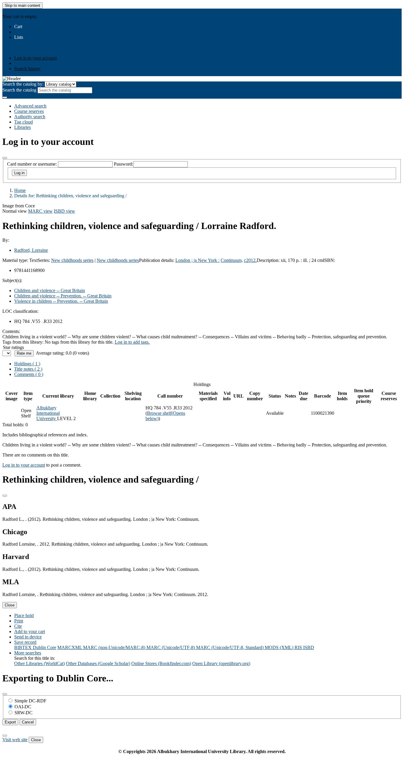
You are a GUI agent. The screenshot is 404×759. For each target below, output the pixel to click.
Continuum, (232, 260)
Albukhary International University (48, 413)
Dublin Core (44, 647)
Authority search (29, 116)
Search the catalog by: (22, 84)
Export (10, 722)
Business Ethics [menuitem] (51, 42)
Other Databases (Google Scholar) (98, 663)
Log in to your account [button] (23, 464)
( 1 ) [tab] (27, 363)
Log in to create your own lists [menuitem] (62, 47)
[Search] (4, 97)
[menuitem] (24, 42)
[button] (18, 26)
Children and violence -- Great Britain (49, 290)
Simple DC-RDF (30, 700)
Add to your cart (29, 631)
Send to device (28, 636)
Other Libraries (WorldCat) (39, 663)
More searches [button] (27, 652)
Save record (25, 642)
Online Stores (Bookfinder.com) (161, 663)
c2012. (250, 260)
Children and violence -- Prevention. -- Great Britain (62, 295)
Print (18, 620)
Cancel (28, 722)
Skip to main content (22, 5)
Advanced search (30, 105)
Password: (123, 163)
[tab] (28, 369)
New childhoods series (72, 260)
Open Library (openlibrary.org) (221, 663)
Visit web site (15, 739)
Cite (18, 626)
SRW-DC (23, 712)
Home (20, 190)
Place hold (24, 615)
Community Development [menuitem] (119, 42)
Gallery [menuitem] (151, 42)
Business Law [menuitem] (80, 42)
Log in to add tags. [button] (132, 342)
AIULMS (11, 11)
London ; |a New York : (197, 260)
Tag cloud (23, 121)
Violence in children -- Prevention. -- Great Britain (61, 301)
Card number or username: (32, 163)
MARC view (40, 211)
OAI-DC (22, 706)
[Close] (4, 158)
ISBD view (64, 211)
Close (9, 605)
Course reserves (29, 111)
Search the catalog (19, 89)
